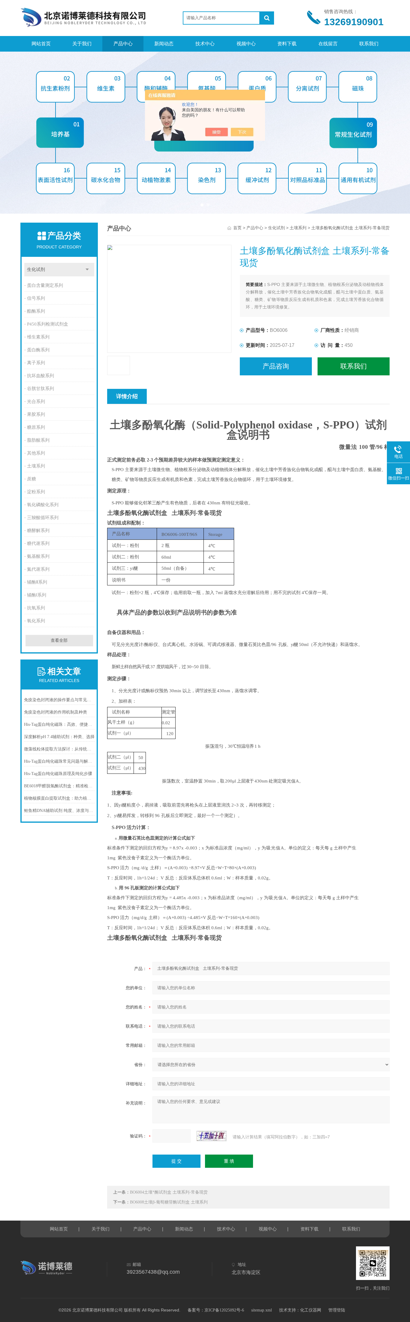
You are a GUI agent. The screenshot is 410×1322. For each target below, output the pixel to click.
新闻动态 (163, 43)
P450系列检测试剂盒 (47, 324)
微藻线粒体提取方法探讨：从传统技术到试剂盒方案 (59, 749)
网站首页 (41, 43)
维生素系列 (38, 337)
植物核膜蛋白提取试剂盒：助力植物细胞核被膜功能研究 (59, 798)
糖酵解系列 (38, 530)
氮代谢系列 (38, 569)
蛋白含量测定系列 (45, 285)
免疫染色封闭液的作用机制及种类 (55, 712)
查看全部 (59, 640)
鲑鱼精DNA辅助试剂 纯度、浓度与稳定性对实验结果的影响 (59, 810)
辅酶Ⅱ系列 (37, 582)
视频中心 (246, 43)
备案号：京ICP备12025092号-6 (216, 1310)
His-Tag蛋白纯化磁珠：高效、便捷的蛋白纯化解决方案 (59, 724)
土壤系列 (36, 466)
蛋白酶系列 (38, 349)
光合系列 (36, 401)
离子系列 (36, 362)
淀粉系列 (36, 491)
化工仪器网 (310, 1310)
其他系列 (36, 453)
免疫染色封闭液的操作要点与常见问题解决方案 (59, 700)
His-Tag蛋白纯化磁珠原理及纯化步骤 (58, 773)
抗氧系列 (36, 607)
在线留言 (328, 43)
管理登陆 (336, 1310)
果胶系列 (36, 414)
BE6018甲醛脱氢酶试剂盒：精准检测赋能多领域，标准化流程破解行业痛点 (59, 786)
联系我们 (368, 43)
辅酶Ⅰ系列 (36, 595)
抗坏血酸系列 (40, 375)
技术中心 (205, 43)
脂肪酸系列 (38, 440)
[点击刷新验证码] (212, 1136)
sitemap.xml (261, 1310)
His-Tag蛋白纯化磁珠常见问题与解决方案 (59, 761)
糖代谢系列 (38, 543)
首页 (237, 228)
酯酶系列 (36, 311)
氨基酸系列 (38, 556)
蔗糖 (31, 478)
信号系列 (36, 298)
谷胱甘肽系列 (40, 388)
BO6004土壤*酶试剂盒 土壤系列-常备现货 (169, 1192)
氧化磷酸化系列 (43, 504)
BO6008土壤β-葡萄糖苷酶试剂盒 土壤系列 (169, 1202)
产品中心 (123, 43)
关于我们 (82, 43)
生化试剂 (36, 269)
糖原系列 (36, 427)
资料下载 (287, 43)
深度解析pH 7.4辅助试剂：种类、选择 (59, 737)
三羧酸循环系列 (43, 517)
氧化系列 (36, 620)
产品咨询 (276, 366)
